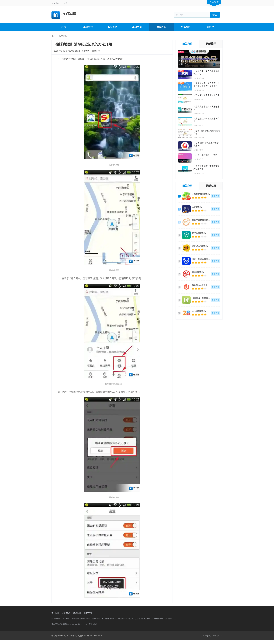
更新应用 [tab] (211, 185)
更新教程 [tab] (211, 43)
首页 (63, 27)
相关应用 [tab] (187, 185)
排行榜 (210, 27)
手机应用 (137, 27)
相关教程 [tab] (187, 43)
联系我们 (77, 613)
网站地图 (55, 3)
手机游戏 (88, 27)
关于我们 (55, 613)
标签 (65, 3)
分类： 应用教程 (82, 51)
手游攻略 (112, 27)
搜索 (214, 15)
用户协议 (66, 613)
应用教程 (161, 27)
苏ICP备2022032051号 (212, 635)
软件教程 (186, 27)
